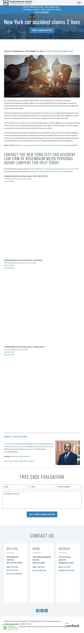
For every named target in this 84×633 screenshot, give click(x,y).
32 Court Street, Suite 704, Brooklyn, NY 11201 (66, 560)
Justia (6, 461)
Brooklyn (70, 171)
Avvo (10, 461)
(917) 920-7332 (9, 355)
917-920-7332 (66, 567)
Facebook (31, 461)
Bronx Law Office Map (39, 570)
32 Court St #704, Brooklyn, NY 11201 (16, 349)
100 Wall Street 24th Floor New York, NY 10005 (14, 560)
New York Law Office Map (14, 573)
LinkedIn (16, 461)
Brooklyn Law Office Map (66, 570)
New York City (51, 171)
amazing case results (30, 449)
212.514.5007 (42, 12)
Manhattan (14, 456)
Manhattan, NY (35, 171)
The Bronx (60, 171)
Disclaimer (23, 626)
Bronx (28, 456)
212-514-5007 (14, 567)
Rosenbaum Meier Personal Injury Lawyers (41, 169)
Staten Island (50, 626)
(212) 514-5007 (9, 181)
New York (36, 444)
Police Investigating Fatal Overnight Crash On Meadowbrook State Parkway (44, 145)
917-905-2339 (40, 567)
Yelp (25, 461)
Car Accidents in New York (59, 51)
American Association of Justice (43, 446)
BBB (21, 461)
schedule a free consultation (66, 169)
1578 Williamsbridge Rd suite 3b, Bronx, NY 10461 (20, 263)
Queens (42, 626)
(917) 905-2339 (9, 268)
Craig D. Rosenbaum (10, 444)
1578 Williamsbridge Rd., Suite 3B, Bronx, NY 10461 (42, 560)
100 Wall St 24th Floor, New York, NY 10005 (18, 179)
